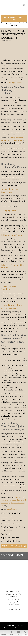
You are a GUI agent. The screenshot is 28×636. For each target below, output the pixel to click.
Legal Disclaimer (9, 628)
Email (19, 633)
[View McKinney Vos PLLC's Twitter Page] (14, 613)
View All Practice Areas (14, 546)
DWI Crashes (6, 530)
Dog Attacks (6, 534)
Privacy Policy (19, 628)
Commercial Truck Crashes (12, 520)
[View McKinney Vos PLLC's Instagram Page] (18, 613)
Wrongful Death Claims (10, 541)
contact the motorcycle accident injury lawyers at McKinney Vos (13, 503)
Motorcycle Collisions (10, 523)
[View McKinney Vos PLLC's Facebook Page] (10, 613)
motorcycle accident (15, 83)
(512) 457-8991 (9, 23)
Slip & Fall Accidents (10, 537)
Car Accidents (7, 517)
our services (18, 497)
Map (11, 633)
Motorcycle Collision (12, 509)
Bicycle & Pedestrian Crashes (13, 527)
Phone (3, 633)
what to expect (6, 500)
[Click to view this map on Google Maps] (14, 578)
